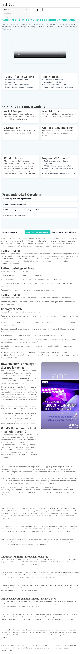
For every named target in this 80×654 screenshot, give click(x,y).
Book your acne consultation (37, 232)
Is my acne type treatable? (15, 215)
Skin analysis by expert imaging (64, 232)
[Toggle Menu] (26, 10)
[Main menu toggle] (76, 4)
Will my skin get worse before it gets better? (22, 210)
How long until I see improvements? (18, 199)
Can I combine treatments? (15, 204)
